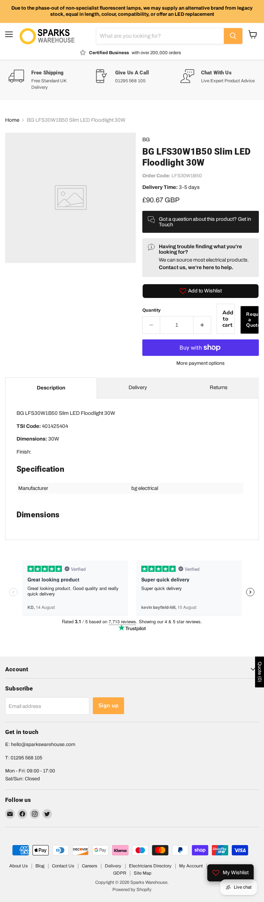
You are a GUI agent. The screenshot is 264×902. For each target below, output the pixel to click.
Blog (39, 866)
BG (146, 139)
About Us (18, 866)
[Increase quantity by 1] (202, 325)
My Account (191, 866)
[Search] (233, 36)
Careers (89, 866)
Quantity (151, 310)
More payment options (200, 363)
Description (51, 387)
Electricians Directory (150, 866)
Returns (219, 387)
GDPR (119, 873)
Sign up (108, 705)
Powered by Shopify (132, 889)
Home (12, 120)
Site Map (142, 873)
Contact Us (63, 866)
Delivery (138, 387)
